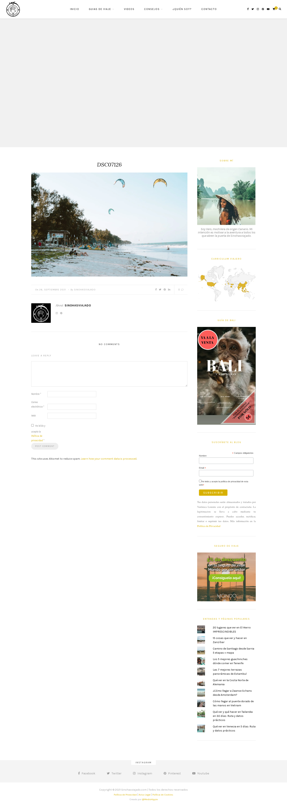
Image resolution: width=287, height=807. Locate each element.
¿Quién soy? (182, 9)
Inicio (74, 9)
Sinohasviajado (85, 289)
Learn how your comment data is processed (108, 458)
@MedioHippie (150, 799)
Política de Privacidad (208, 526)
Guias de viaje (100, 9)
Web (33, 415)
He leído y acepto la (38, 433)
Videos (129, 9)
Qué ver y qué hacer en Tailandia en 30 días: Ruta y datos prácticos (233, 716)
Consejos (152, 9)
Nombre (36, 393)
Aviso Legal (145, 794)
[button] (109, 225)
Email (202, 468)
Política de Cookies (162, 794)
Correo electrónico (37, 404)
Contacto (209, 9)
